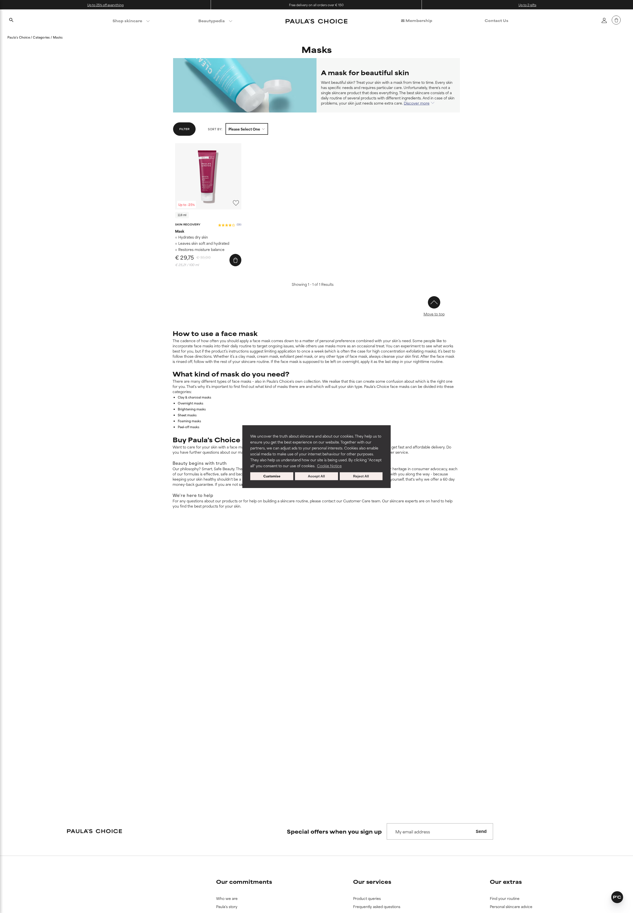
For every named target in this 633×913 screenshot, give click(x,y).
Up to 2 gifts (527, 4)
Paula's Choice (19, 37)
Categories (41, 37)
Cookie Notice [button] (329, 465)
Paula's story (226, 907)
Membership (418, 20)
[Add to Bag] (235, 260)
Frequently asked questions (376, 907)
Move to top (434, 314)
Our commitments (244, 881)
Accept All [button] (316, 476)
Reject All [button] (361, 476)
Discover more (417, 103)
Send (481, 831)
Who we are (227, 898)
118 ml (182, 215)
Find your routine (505, 898)
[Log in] (604, 20)
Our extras (506, 881)
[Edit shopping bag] (616, 20)
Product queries (367, 898)
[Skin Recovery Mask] (208, 176)
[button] (617, 897)
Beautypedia (211, 20)
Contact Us (496, 20)
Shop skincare (127, 20)
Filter (184, 129)
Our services (372, 881)
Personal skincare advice (511, 907)
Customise (271, 476)
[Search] (11, 20)
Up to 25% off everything (105, 4)
